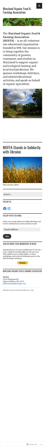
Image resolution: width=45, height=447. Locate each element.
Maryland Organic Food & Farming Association (17, 10)
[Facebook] (5, 208)
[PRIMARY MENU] (39, 6)
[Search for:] (22, 194)
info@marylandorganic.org (14, 284)
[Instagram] (9, 208)
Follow (7, 236)
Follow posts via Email (12, 215)
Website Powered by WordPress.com (18, 290)
